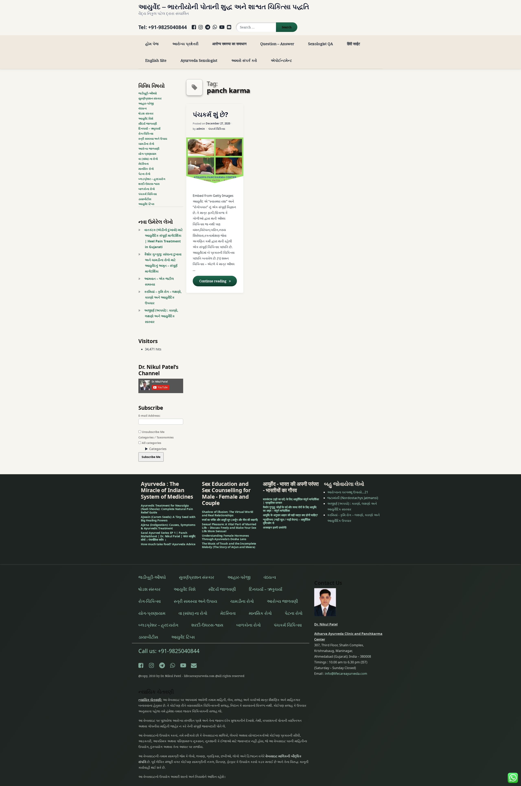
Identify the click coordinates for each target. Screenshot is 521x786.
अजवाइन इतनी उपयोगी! (275, 527)
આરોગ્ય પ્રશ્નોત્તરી (185, 43)
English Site (155, 60)
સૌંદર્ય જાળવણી (147, 123)
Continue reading (218, 281)
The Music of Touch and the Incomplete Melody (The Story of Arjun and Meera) (229, 545)
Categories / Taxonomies (156, 437)
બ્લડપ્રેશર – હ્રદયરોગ (151, 179)
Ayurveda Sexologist (199, 60)
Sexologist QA (320, 43)
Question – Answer (277, 43)
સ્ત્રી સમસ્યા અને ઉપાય (152, 139)
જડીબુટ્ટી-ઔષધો (147, 93)
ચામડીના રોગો (146, 144)
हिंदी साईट (353, 43)
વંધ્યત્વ (142, 108)
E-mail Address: (149, 416)
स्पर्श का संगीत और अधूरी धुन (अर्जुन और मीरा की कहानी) (230, 520)
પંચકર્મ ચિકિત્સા (216, 129)
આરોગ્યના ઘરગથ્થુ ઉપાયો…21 (347, 492)
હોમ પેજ (152, 43)
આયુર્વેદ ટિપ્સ (146, 204)
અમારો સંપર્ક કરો (244, 60)
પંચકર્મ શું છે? (210, 114)
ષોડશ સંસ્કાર (145, 113)
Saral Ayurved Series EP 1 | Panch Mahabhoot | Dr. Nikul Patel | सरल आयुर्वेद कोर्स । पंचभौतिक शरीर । (168, 536)
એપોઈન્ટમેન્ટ (281, 60)
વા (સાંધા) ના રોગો (148, 159)
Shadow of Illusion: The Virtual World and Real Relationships (227, 513)
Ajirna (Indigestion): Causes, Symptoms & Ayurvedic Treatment (168, 526)
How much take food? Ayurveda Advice (168, 544)
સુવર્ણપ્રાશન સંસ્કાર (150, 98)
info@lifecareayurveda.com (346, 673)
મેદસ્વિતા (143, 164)
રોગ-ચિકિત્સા (145, 133)
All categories (151, 443)
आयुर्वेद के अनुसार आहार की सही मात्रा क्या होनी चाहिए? (290, 515)
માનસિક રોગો (146, 169)
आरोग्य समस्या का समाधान (229, 43)
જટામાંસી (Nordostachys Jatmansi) (352, 498)
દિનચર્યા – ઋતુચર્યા (149, 128)
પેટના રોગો (144, 174)
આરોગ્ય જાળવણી (148, 148)
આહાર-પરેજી (146, 103)
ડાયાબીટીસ (144, 199)
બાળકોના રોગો (146, 189)
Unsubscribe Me (152, 432)
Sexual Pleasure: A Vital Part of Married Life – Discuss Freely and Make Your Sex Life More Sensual (229, 527)
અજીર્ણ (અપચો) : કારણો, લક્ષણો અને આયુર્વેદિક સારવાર (161, 316)
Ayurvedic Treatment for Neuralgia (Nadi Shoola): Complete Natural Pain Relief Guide (167, 509)
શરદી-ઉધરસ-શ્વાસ (149, 184)
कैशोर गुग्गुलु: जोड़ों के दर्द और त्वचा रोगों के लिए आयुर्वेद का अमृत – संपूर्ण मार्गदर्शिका (289, 508)
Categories (157, 449)
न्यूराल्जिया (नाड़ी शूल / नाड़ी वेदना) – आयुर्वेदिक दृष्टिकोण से (286, 521)
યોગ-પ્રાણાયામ (147, 154)
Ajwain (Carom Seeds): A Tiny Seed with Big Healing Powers (168, 518)
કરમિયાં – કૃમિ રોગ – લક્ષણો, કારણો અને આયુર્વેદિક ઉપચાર (163, 297)
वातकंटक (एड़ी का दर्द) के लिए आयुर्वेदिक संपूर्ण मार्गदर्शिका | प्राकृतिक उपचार (291, 501)
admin (200, 129)
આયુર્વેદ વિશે (145, 118)
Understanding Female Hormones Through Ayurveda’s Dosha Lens (225, 537)
